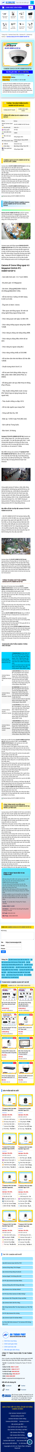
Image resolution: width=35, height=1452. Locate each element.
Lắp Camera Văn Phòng (17, 1432)
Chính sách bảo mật (10, 1347)
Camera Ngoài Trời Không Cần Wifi (11, 1276)
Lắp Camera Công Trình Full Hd (14, 975)
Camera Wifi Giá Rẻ (9, 1440)
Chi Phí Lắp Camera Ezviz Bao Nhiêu (12, 1280)
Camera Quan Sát (13, 34)
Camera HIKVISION (11, 1421)
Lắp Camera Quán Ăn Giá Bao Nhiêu (12, 1317)
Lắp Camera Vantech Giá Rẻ (17, 1413)
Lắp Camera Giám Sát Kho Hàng (11, 1302)
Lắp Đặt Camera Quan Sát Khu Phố (11, 1263)
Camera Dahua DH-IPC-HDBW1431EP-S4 (18, 36)
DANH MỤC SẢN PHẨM (14, 7)
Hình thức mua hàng (10, 1341)
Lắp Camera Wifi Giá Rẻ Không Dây (17, 1438)
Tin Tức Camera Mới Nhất (12, 1254)
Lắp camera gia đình (17, 1424)
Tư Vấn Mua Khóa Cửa (25, 1443)
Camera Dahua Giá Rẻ (17, 1416)
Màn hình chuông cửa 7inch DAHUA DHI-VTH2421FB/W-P (24, 1052)
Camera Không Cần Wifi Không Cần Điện (13, 1285)
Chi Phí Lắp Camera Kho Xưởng (10, 1313)
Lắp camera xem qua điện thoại (17, 1427)
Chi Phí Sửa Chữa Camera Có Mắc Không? (13, 1294)
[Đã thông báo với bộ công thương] (6, 1396)
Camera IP (22, 34)
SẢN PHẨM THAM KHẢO (23, 985)
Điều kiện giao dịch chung (11, 1349)
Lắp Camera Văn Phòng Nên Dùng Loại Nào (14, 1298)
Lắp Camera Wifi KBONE (9, 1443)
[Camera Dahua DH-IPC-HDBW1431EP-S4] (17, 54)
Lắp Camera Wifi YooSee (24, 1440)
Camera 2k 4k (12, 985)
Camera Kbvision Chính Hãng (17, 1418)
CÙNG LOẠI (4, 985)
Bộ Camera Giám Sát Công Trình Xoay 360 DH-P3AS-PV (9, 1004)
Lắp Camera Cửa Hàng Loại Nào (17, 1429)
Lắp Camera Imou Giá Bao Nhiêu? (11, 1289)
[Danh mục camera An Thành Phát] (30, 7)
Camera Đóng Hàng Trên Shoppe (11, 1267)
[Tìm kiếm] (32, 2)
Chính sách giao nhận (10, 1344)
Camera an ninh (24, 1421)
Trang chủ (4, 34)
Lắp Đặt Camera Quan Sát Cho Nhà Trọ (19, 959)
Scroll (30, 1442)
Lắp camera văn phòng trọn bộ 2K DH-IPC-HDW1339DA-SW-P (24, 1004)
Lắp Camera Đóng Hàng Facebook (11, 1272)
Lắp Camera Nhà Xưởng (17, 1435)
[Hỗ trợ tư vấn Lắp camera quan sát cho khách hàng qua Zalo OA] (29, 1435)
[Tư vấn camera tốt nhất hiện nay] (33, 20)
